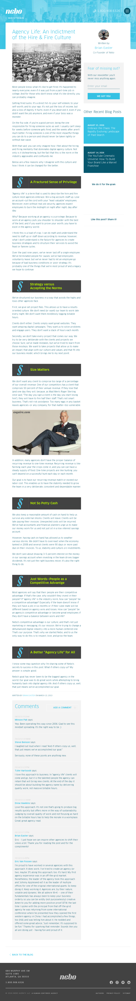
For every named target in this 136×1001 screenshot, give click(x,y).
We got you (103, 96)
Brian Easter (29, 696)
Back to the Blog (16, 18)
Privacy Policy (113, 993)
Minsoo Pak (21, 720)
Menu (127, 11)
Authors (100, 993)
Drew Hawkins (22, 803)
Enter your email (97, 86)
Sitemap (126, 993)
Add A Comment (62, 708)
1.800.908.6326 (108, 11)
